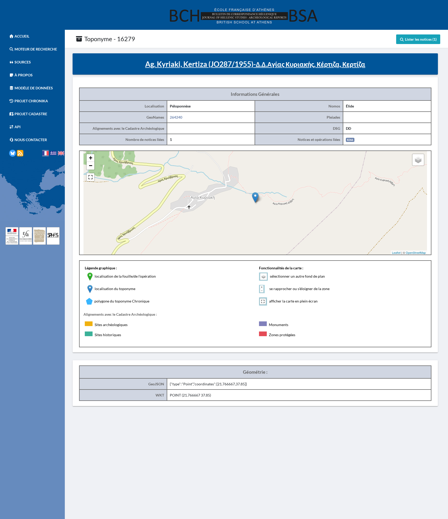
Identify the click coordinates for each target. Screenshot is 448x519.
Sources (22, 62)
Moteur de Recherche (35, 49)
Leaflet (396, 252)
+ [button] (90, 158)
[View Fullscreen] (90, 177)
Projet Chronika (31, 101)
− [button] (90, 165)
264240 (176, 117)
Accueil (21, 36)
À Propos (23, 75)
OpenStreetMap (416, 252)
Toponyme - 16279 (109, 38)
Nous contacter (30, 140)
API (17, 127)
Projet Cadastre (30, 114)
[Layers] (418, 159)
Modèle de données (33, 88)
